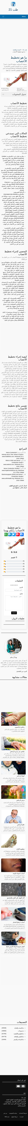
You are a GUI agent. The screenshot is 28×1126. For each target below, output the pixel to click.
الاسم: (21, 587)
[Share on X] (14, 534)
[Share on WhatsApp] (6, 534)
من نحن (5, 1113)
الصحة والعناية (18, 1028)
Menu (24, 16)
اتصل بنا (21, 1116)
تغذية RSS (7, 1116)
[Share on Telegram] (10, 534)
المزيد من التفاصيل (21, 671)
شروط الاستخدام (23, 1113)
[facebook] (23, 1086)
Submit (14, 612)
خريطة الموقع (15, 1116)
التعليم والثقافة (18, 1036)
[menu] (3, 16)
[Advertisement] (14, 33)
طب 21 (25, 50)
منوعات (20, 1031)
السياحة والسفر (18, 1039)
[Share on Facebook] (22, 534)
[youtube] (18, 1086)
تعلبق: (21, 593)
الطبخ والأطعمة (18, 1034)
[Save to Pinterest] (18, 534)
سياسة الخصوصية (13, 1113)
